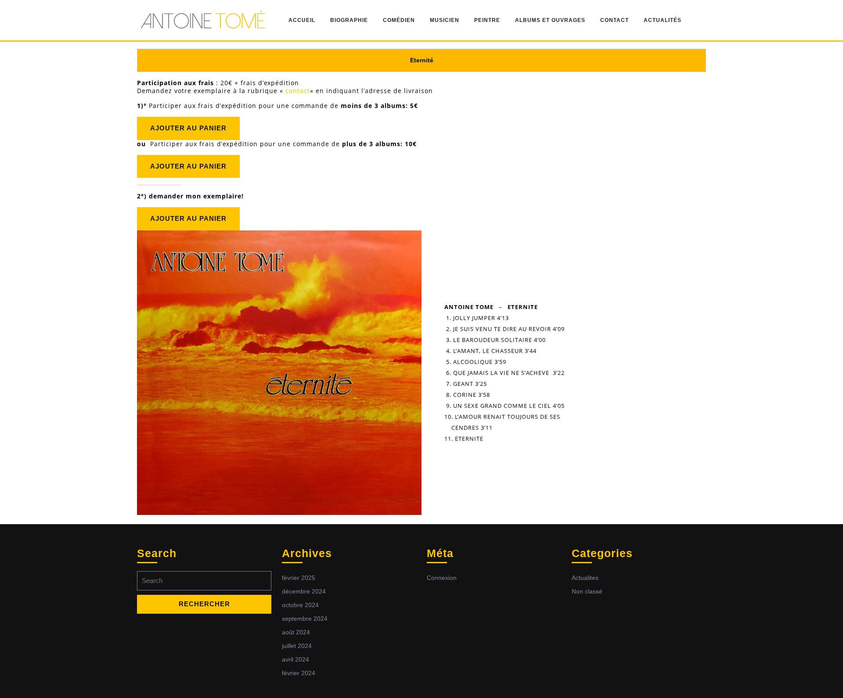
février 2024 (298, 672)
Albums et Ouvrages (550, 20)
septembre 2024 (305, 618)
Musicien (444, 20)
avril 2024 (295, 659)
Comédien (399, 20)
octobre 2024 (300, 604)
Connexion (442, 577)
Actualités (662, 20)
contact (297, 90)
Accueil (301, 20)
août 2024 (296, 632)
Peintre (487, 20)
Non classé (587, 591)
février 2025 (298, 577)
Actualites (585, 577)
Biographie (349, 20)
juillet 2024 (297, 645)
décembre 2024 (304, 591)
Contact (614, 20)
